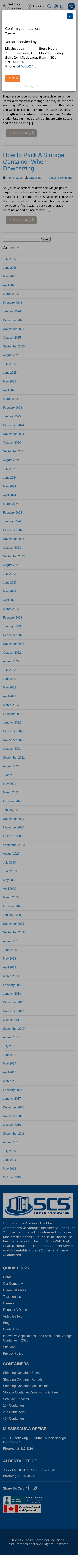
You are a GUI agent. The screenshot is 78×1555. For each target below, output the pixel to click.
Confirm (13, 78)
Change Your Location (39, 86)
